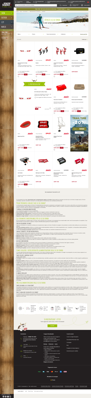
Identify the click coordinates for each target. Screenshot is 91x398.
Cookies (76, 386)
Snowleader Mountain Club (73, 339)
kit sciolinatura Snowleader (25, 229)
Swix (58, 263)
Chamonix (50, 344)
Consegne (69, 342)
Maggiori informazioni (48, 361)
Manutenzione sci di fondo (35, 11)
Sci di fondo (25, 11)
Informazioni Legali (83, 386)
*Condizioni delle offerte (45, 386)
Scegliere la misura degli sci (73, 348)
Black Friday (30, 391)
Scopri (68, 9)
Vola (62, 263)
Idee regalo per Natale (38, 391)
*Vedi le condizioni (79, 150)
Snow (21, 11)
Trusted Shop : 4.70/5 (20, 2)
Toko (56, 263)
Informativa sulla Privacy (69, 386)
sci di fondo (36, 207)
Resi (68, 345)
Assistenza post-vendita (72, 350)
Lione (56, 344)
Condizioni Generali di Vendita (57, 386)
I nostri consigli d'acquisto (72, 336)
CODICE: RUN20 (61, 9)
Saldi (26, 391)
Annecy (45, 344)
